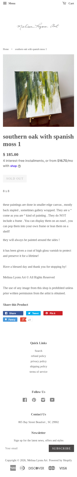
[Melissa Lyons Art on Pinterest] (34, 400)
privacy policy (39, 361)
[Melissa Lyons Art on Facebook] (25, 400)
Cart (71, 3)
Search (38, 350)
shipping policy (38, 366)
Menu (11, 3)
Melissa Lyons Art (37, 460)
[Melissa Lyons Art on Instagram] (43, 400)
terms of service (38, 371)
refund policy (38, 356)
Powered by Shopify (60, 460)
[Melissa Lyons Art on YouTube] (52, 400)
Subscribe (61, 448)
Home (6, 49)
